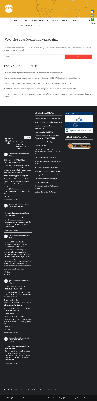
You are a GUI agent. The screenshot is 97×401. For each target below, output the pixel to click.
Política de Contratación (22, 390)
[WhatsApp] (93, 19)
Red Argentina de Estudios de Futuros (48, 175)
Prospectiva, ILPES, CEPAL (44, 132)
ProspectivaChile (40, 145)
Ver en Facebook (8, 199)
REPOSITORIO (65, 20)
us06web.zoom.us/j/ (11, 319)
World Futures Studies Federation (46, 167)
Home (15, 20)
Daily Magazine (74, 398)
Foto (8, 196)
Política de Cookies (39, 390)
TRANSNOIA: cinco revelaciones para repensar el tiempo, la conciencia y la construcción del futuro (40, 89)
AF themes (86, 398)
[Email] (93, 16)
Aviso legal (8, 390)
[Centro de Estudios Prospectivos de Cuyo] (9, 141)
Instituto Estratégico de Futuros (45, 192)
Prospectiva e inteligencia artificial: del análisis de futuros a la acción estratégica (33, 73)
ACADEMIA (54, 20)
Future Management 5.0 (38, 20)
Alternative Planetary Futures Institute (48, 171)
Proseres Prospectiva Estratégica (44, 142)
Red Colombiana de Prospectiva (46, 157)
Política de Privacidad (55, 390)
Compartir (15, 199)
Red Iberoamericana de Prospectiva (47, 178)
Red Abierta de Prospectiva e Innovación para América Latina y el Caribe (47, 151)
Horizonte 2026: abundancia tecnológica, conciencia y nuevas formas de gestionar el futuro (37, 83)
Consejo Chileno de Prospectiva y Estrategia (48, 118)
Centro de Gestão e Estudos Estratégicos (48, 122)
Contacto (38, 25)
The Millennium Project (43, 182)
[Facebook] (93, 12)
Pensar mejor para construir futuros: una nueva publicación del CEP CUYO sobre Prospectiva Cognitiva (42, 78)
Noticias (75, 20)
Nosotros (23, 20)
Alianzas (28, 25)
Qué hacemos (18, 25)
